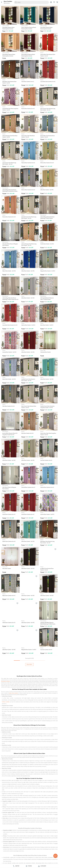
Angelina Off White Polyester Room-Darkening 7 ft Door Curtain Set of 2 (48, 624)
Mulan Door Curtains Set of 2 (8, 595)
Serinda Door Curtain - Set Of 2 (9, 352)
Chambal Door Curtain (45, 352)
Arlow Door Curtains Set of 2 (27, 730)
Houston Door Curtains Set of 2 (28, 676)
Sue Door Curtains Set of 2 (46, 460)
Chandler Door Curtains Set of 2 (47, 730)
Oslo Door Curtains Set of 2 (8, 406)
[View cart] (57, 2)
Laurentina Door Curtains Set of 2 (47, 81)
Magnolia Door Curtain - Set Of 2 (47, 271)
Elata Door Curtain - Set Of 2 (46, 325)
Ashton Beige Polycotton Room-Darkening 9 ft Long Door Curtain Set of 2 (9, 191)
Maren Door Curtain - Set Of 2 (9, 271)
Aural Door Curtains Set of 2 (27, 81)
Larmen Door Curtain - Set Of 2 (47, 514)
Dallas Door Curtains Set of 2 (8, 541)
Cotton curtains (5, 810)
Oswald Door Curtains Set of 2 (28, 487)
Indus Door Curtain (6, 568)
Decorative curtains (5, 789)
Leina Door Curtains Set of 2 (8, 730)
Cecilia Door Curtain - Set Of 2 (47, 244)
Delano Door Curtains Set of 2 (47, 162)
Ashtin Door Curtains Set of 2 (8, 622)
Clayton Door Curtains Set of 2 (28, 162)
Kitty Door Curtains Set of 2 (27, 433)
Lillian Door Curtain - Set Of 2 (46, 189)
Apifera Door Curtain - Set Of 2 (28, 325)
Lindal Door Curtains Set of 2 (8, 514)
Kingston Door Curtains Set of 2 (9, 676)
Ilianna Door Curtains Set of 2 (28, 108)
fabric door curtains (13, 801)
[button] (1, 2)
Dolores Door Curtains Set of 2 (28, 189)
